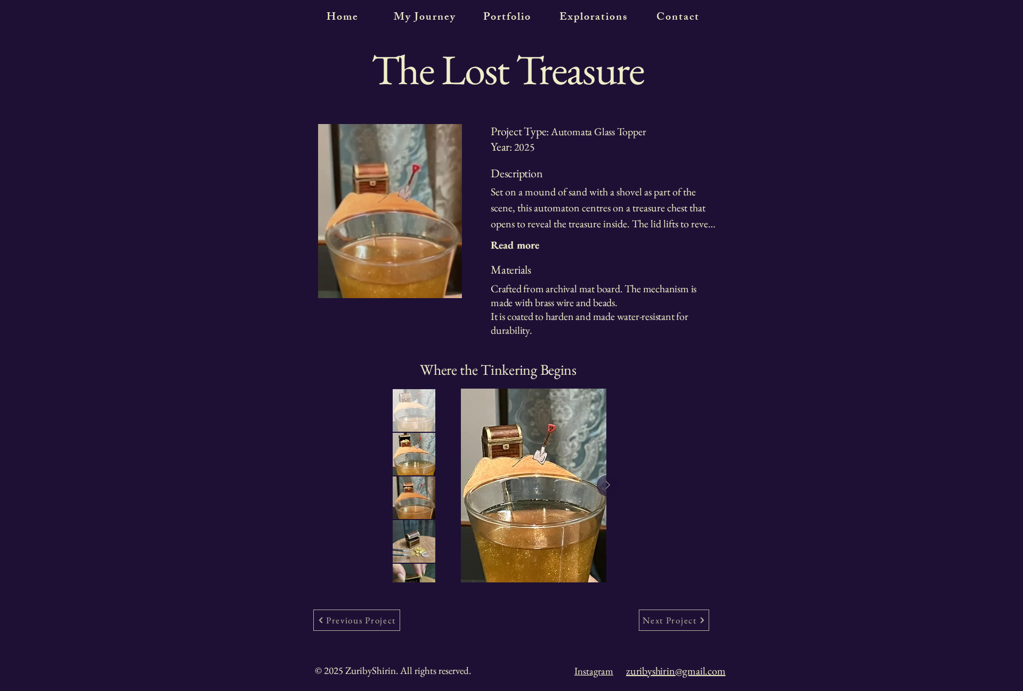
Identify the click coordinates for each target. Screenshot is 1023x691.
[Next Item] (607, 485)
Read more (515, 245)
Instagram (593, 671)
